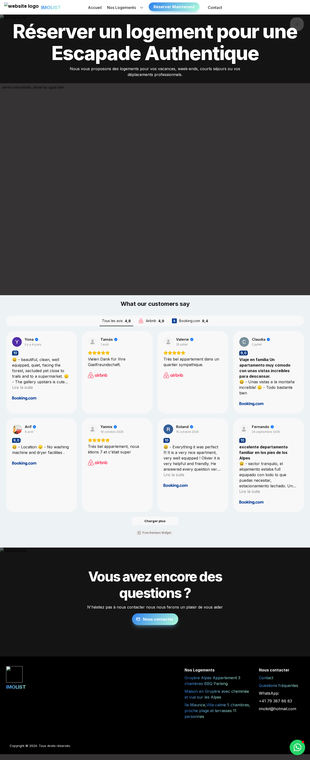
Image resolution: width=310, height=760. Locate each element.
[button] (21, 7)
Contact (215, 7)
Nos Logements (121, 7)
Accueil (95, 7)
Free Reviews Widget (156, 532)
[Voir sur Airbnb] (93, 342)
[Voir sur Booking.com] (17, 342)
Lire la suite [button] (22, 387)
